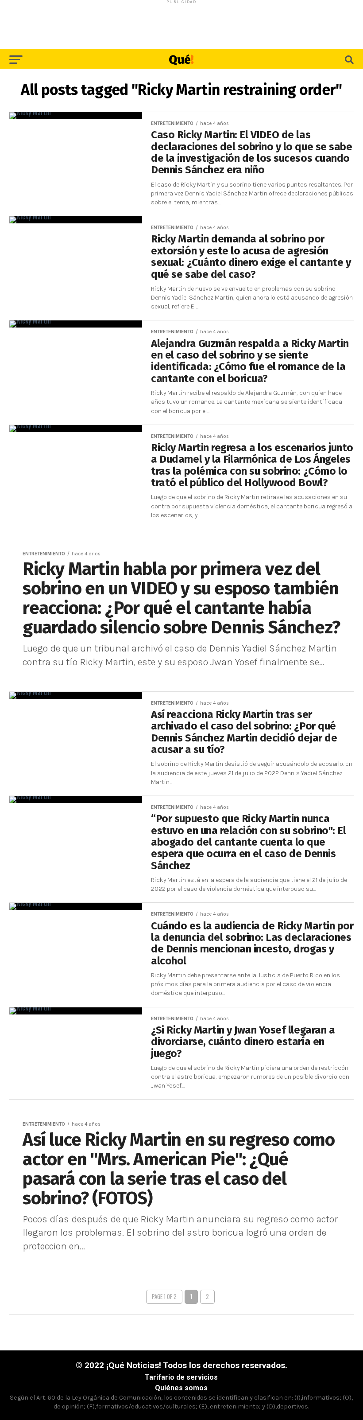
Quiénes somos (181, 1388)
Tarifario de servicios (181, 1377)
